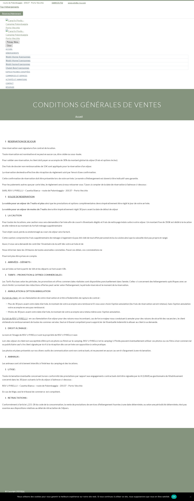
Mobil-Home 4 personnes (18, 56)
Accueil (9, 49)
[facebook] (90, 458)
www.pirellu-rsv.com (77, 3)
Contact (9, 83)
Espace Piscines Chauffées (18, 71)
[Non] (190, 496)
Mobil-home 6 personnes (18, 64)
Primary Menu (12, 42)
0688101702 (57, 3)
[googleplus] (97, 458)
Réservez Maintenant (11, 13)
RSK (23, 491)
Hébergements (12, 53)
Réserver (10, 87)
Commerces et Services (16, 75)
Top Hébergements (9, 6)
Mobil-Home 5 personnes (18, 60)
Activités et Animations (16, 79)
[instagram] (103, 458)
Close (9, 46)
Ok (174, 496)
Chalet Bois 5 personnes (17, 67)
